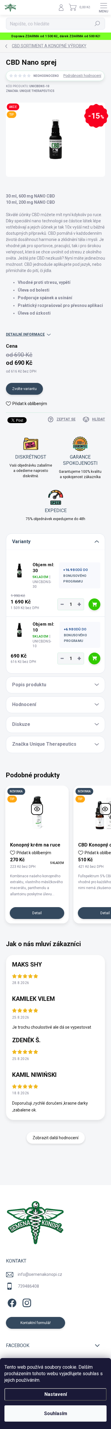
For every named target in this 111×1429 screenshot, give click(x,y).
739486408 (28, 1286)
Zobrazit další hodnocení (55, 1137)
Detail (37, 913)
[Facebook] (11, 1302)
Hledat (97, 24)
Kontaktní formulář (35, 1323)
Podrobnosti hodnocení (82, 76)
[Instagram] (26, 1302)
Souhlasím (55, 1413)
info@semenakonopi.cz (40, 1274)
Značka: (30, 91)
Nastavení (55, 1394)
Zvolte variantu (24, 389)
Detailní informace (25, 334)
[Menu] (103, 7)
